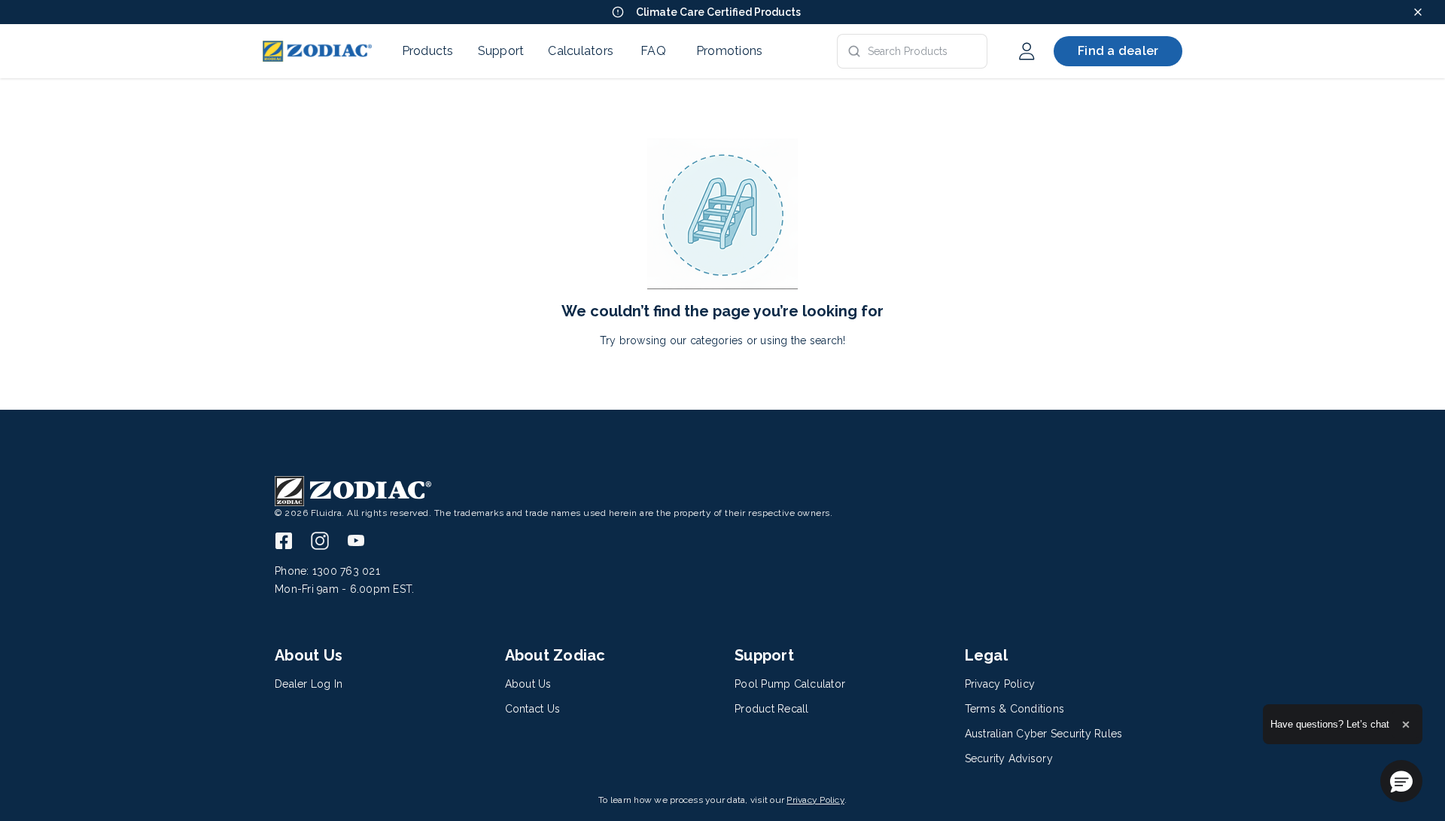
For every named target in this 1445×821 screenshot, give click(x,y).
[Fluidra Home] (317, 51)
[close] (1418, 12)
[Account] (1027, 51)
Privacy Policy (815, 800)
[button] (1401, 781)
